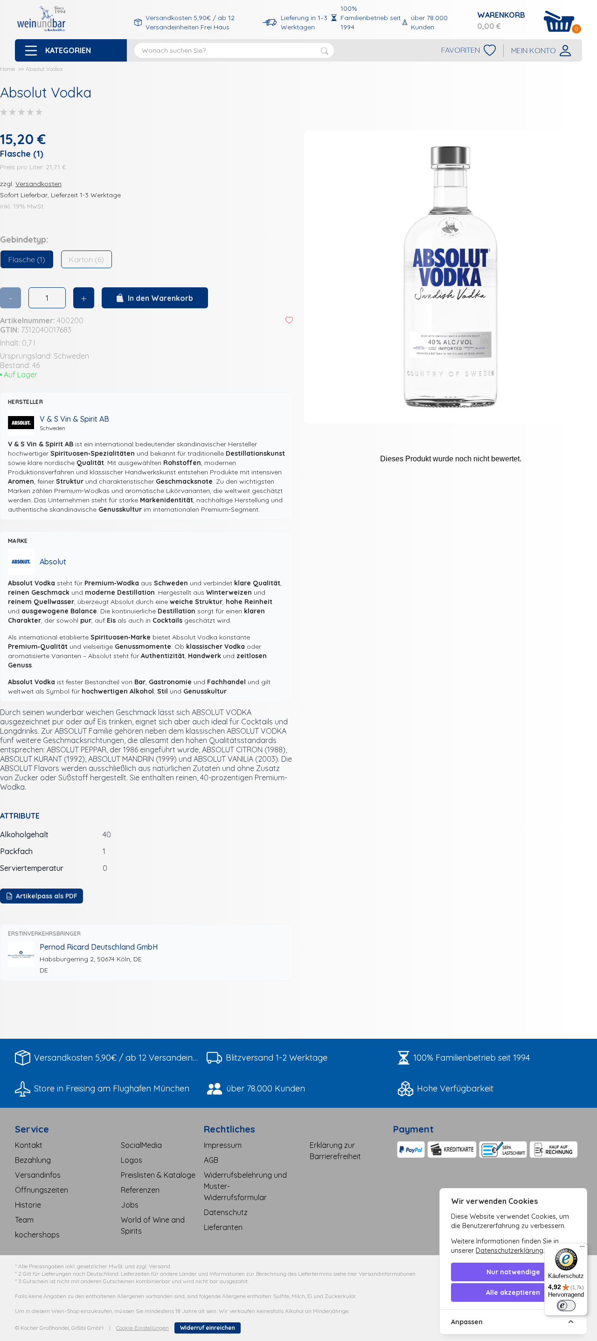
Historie (28, 1204)
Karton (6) (86, 259)
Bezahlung (33, 1160)
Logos (131, 1160)
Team (24, 1219)
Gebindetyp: (24, 239)
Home (7, 68)
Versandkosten (38, 184)
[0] (559, 21)
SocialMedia (141, 1145)
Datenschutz (226, 1212)
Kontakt (28, 1145)
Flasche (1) (26, 259)
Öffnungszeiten (41, 1190)
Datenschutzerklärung (509, 1250)
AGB (211, 1160)
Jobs (130, 1204)
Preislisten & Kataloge (158, 1175)
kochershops (37, 1234)
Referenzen (140, 1190)
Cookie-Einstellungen (142, 1327)
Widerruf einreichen (207, 1327)
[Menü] (582, 1248)
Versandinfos (38, 1175)
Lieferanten (223, 1227)
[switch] (566, 1305)
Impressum (223, 1145)
